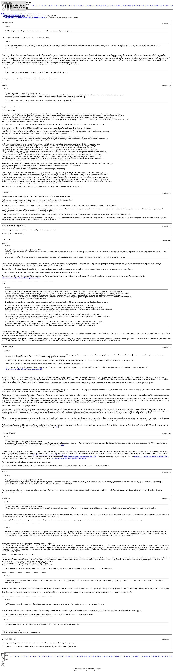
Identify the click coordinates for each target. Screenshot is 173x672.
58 (154, 5)
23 (76, 5)
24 (78, 5)
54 (146, 5)
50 (137, 5)
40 (114, 5)
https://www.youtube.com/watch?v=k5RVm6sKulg (151, 457)
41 (116, 5)
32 (96, 5)
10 (47, 5)
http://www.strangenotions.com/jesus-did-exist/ (80, 457)
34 (101, 5)
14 (56, 5)
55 (148, 5)
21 (72, 5)
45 (125, 5)
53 (143, 5)
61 (161, 5)
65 (170, 5)
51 (139, 5)
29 (90, 5)
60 (159, 5)
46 (128, 5)
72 (165, 656)
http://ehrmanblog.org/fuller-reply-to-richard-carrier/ (69, 458)
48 (132, 5)
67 (154, 656)
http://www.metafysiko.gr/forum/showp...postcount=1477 (21, 278)
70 (160, 656)
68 (156, 656)
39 (112, 5)
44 (123, 5)
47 (130, 5)
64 (168, 5)
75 (171, 656)
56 (150, 5)
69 (158, 656)
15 (58, 5)
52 (141, 5)
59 (157, 5)
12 (52, 5)
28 (87, 5)
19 (67, 5)
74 (169, 656)
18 (65, 5)
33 (99, 5)
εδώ (57, 427)
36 (105, 5)
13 (54, 5)
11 (49, 5)
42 (119, 5)
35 (103, 5)
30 (92, 5)
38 (110, 5)
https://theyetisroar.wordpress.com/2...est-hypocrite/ (49, 455)
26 (83, 5)
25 (81, 5)
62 (163, 5)
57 (152, 5)
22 (74, 5)
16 (61, 5)
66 (151, 656)
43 (121, 5)
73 (167, 656)
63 (166, 5)
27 (85, 5)
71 (162, 656)
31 (94, 5)
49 (134, 5)
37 (108, 5)
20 (69, 5)
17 (63, 5)
